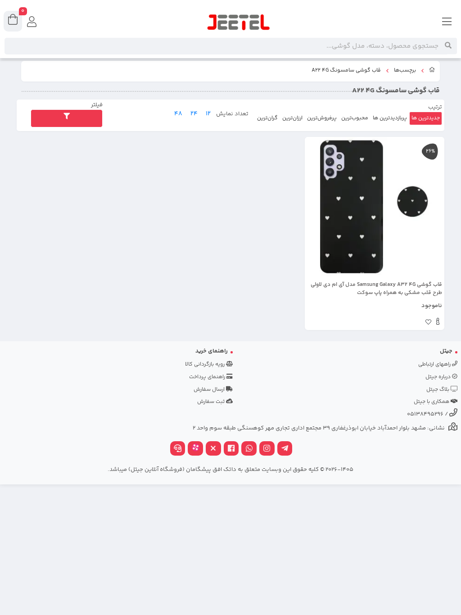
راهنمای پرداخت (207, 377)
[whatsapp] (249, 449)
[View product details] (438, 322)
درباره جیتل (438, 377)
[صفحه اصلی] (432, 71)
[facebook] (231, 449)
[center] (448, 46)
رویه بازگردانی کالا (205, 364)
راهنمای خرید (211, 351)
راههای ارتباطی (435, 364)
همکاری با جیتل (432, 402)
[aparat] (195, 449)
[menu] (447, 22)
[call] (178, 449)
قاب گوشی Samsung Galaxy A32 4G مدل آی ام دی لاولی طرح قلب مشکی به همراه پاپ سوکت (376, 289)
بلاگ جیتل (438, 389)
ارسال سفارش (210, 389)
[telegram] (285, 449)
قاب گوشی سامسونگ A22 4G (346, 71)
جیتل (446, 351)
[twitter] (213, 449)
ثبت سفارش (211, 402)
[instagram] (267, 449)
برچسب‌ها (405, 71)
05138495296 (425, 414)
